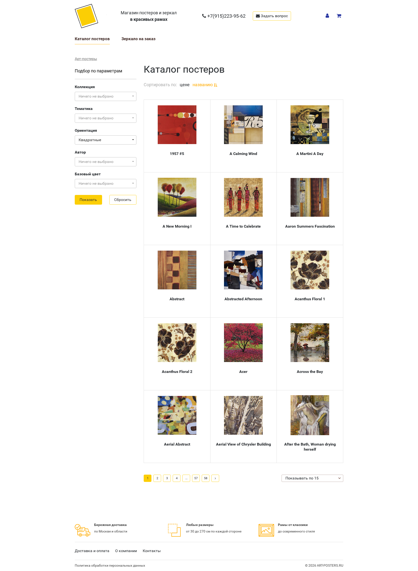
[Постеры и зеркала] (91, 15)
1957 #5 (177, 153)
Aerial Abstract (177, 444)
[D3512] (310, 270)
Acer (243, 371)
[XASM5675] (310, 197)
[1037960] (310, 415)
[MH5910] (177, 270)
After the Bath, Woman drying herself (310, 447)
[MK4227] (177, 197)
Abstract (177, 299)
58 (205, 478)
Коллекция (85, 87)
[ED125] (177, 415)
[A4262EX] (310, 342)
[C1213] (243, 270)
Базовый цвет (88, 174)
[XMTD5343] (243, 415)
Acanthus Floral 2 (177, 371)
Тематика (84, 108)
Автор (80, 152)
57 (196, 478)
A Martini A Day (309, 153)
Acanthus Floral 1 (310, 299)
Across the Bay (310, 371)
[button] (105, 96)
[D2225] (243, 197)
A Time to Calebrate (243, 226)
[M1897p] (243, 124)
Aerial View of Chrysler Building (243, 444)
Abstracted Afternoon (243, 299)
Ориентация (86, 130)
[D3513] (177, 342)
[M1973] (177, 124)
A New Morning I (177, 226)
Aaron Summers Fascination (310, 226)
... (186, 478)
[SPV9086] (243, 342)
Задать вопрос (274, 16)
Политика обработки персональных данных (110, 565)
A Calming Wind (243, 153)
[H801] (310, 124)
